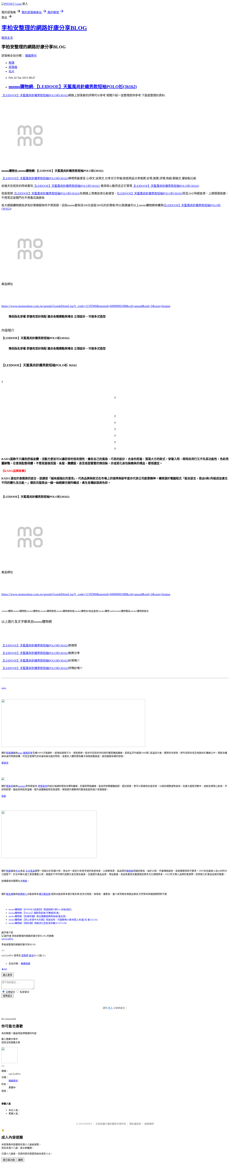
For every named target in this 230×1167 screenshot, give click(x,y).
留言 (31, 955)
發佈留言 (7, 996)
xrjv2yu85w (7, 938)
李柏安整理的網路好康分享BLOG (44, 28)
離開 (20, 1160)
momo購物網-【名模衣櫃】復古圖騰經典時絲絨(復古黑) (37, 916)
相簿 (11, 62)
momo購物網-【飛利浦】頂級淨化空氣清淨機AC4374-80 (38, 923)
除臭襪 (9, 752)
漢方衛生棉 (44, 894)
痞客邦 (24, 955)
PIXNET (88, 1123)
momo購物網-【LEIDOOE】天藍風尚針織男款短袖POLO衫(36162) (73, 86)
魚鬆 (3, 796)
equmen (22, 786)
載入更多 (7, 975)
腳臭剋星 (28, 752)
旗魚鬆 (129, 870)
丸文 (17, 870)
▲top (4, 968)
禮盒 (24, 881)
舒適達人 (22, 894)
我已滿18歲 (9, 1160)
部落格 (13, 67)
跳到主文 (7, 37)
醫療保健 (25, 963)
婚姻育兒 (31, 55)
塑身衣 (4, 762)
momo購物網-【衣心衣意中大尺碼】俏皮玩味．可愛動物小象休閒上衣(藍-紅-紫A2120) (53, 919)
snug (3, 688)
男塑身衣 (42, 786)
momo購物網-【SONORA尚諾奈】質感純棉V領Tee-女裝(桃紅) (40, 909)
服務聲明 (149, 1123)
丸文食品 (30, 870)
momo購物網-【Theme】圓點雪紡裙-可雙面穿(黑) (34, 912)
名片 (11, 71)
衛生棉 (9, 894)
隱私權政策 (135, 1123)
